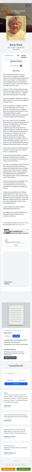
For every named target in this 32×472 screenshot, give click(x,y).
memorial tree (23, 223)
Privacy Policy (12, 465)
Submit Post (16, 383)
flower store (21, 224)
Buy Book (16, 336)
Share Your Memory (10, 357)
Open (16, 245)
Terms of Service (20, 465)
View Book (7, 336)
